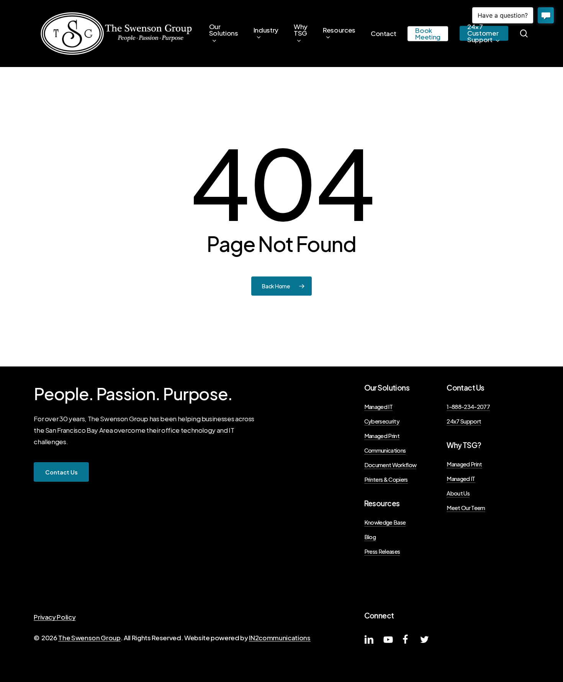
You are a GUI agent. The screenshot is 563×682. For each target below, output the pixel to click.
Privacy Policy (54, 617)
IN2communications (279, 637)
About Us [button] (458, 493)
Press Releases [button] (382, 551)
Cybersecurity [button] (381, 421)
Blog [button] (370, 536)
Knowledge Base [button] (385, 522)
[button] (61, 472)
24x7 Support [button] (464, 421)
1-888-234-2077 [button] (468, 406)
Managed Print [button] (381, 435)
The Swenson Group (89, 637)
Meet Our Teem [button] (466, 507)
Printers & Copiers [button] (386, 479)
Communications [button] (385, 450)
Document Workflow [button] (390, 464)
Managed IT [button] (378, 406)
